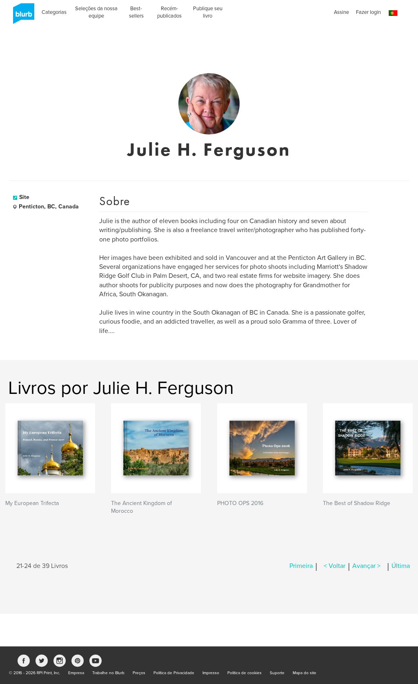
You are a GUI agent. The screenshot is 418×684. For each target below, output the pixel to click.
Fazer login (368, 12)
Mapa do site (304, 673)
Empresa (76, 673)
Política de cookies (244, 673)
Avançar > (366, 566)
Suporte (277, 673)
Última (400, 566)
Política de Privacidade (173, 673)
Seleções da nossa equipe (96, 12)
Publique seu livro (207, 12)
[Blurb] (21, 16)
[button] (393, 13)
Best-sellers (136, 12)
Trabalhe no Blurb (108, 673)
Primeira (301, 566)
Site (24, 197)
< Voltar (334, 566)
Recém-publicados (169, 12)
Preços (139, 673)
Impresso (210, 673)
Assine (341, 12)
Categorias (54, 12)
